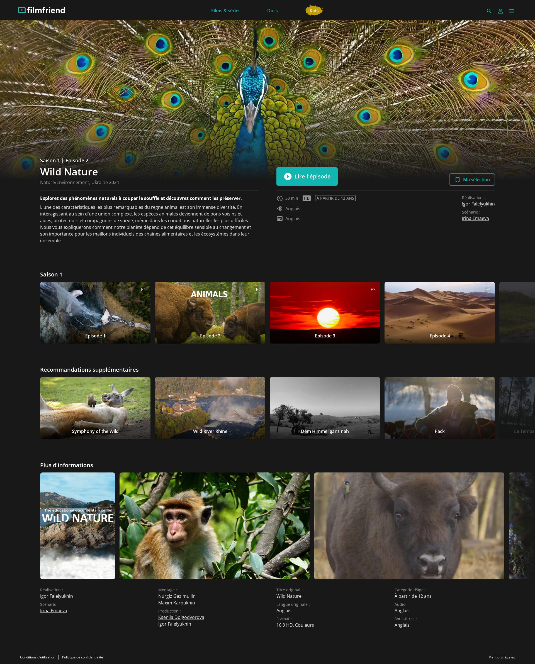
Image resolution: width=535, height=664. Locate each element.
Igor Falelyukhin (478, 204)
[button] (511, 11)
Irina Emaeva (475, 218)
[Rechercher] (489, 11)
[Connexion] (500, 11)
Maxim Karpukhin (176, 603)
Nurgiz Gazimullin (177, 596)
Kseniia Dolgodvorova (181, 617)
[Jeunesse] (314, 10)
